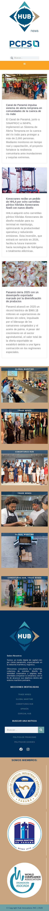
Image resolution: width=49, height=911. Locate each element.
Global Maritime (24, 699)
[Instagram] (28, 749)
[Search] (41, 730)
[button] (24, 64)
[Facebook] (21, 749)
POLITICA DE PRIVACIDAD (24, 737)
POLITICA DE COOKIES (24, 742)
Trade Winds (24, 694)
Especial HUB (24, 714)
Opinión (25, 709)
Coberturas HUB (24, 704)
